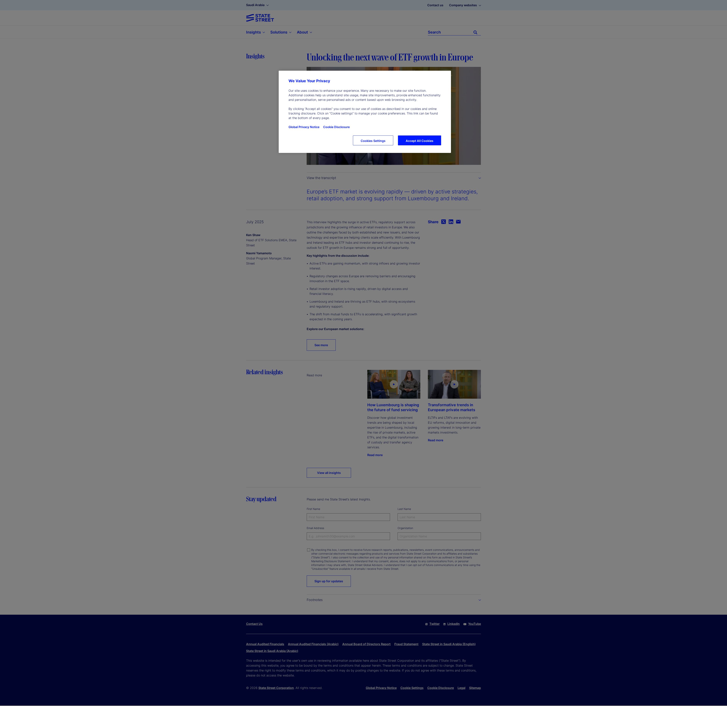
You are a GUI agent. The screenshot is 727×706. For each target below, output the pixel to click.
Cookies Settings (373, 141)
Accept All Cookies (419, 141)
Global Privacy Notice (304, 127)
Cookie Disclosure (336, 127)
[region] (365, 112)
